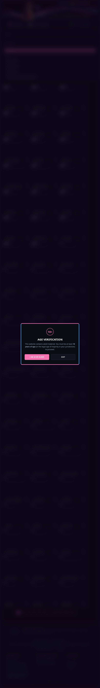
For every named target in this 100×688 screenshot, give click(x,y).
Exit (63, 357)
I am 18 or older (37, 357)
